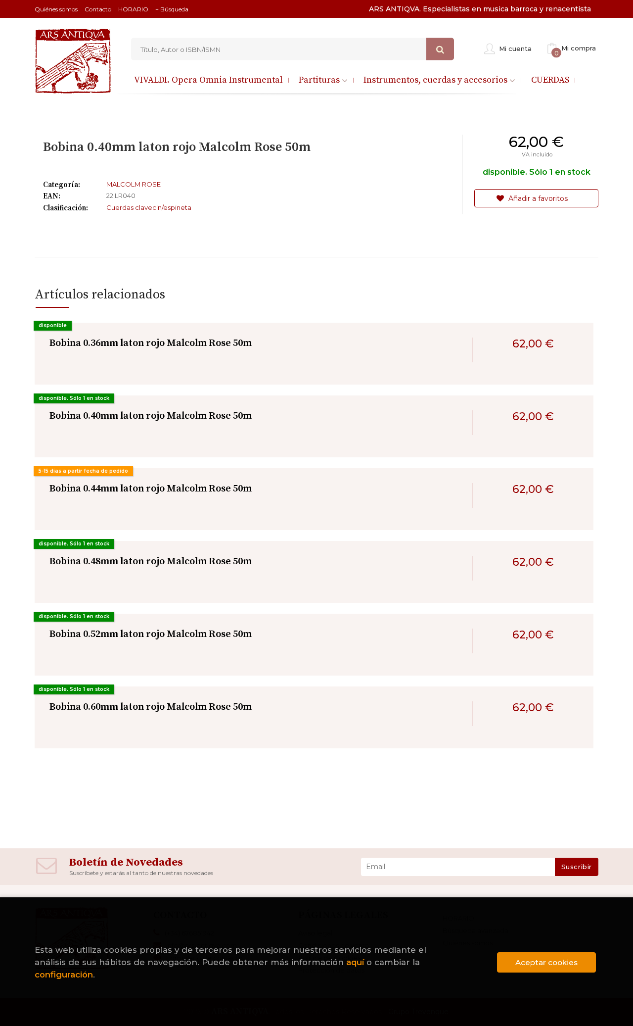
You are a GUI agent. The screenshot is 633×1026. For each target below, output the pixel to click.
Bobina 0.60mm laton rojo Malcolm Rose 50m (150, 707)
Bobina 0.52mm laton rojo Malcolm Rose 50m (150, 634)
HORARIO (133, 9)
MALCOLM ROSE (133, 184)
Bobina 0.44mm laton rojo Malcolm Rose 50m (150, 489)
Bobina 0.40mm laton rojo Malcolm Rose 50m (150, 416)
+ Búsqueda (171, 9)
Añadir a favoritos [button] (537, 198)
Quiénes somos (56, 9)
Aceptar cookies (546, 962)
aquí (355, 962)
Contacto (98, 9)
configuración (64, 974)
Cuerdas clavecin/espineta (148, 207)
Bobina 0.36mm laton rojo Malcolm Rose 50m (150, 343)
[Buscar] (440, 49)
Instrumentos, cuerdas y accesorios (436, 80)
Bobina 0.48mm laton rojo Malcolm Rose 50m (150, 561)
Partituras (320, 80)
